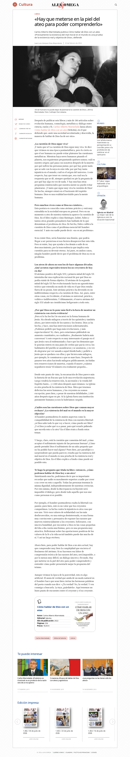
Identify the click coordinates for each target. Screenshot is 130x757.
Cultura (25, 4)
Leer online (33, 739)
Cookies (94, 752)
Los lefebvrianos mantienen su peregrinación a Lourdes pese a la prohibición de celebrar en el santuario (105, 147)
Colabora (69, 752)
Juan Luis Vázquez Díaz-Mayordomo (48, 43)
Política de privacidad (82, 752)
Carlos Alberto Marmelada (66, 126)
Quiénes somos (58, 752)
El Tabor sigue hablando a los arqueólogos (103, 183)
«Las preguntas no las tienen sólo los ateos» (96, 679)
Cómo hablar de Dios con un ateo (51, 129)
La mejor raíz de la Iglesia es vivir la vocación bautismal (105, 217)
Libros (37, 14)
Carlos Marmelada (42, 638)
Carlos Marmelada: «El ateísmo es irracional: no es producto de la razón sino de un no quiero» (31, 680)
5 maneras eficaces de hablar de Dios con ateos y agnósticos (64, 679)
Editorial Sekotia (60, 638)
